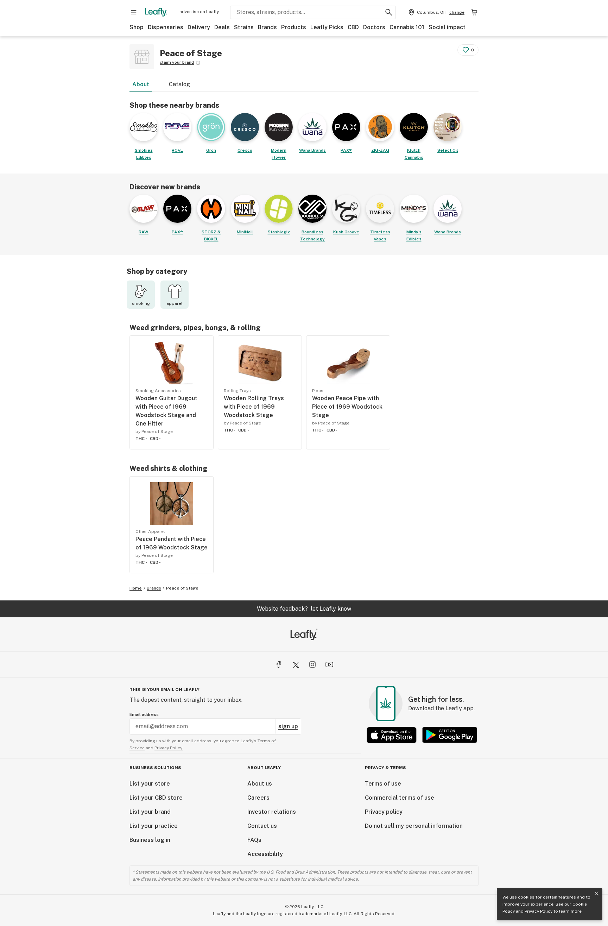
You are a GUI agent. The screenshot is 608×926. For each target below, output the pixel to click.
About (140, 84)
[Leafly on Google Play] (449, 735)
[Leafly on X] (295, 664)
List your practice (153, 826)
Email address (144, 714)
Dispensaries (165, 27)
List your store (149, 783)
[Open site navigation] (133, 12)
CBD (353, 27)
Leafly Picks (326, 27)
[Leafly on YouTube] (329, 664)
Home (135, 588)
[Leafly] (156, 12)
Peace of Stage (182, 588)
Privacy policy (384, 811)
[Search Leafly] (389, 12)
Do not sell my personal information (414, 826)
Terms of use (383, 783)
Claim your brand (177, 62)
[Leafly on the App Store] (392, 735)
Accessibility (265, 854)
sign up (288, 726)
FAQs (254, 840)
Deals (222, 27)
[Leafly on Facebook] (278, 664)
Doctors (374, 27)
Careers (258, 797)
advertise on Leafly (199, 11)
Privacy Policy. (168, 747)
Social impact (447, 27)
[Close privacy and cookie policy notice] (597, 893)
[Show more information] (198, 63)
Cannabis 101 (407, 27)
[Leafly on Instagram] (312, 664)
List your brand (150, 811)
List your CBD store (156, 797)
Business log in (149, 840)
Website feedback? (304, 608)
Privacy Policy (538, 911)
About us (259, 783)
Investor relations (271, 811)
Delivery (199, 27)
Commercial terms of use (399, 797)
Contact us (262, 826)
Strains (244, 27)
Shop (136, 27)
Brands (267, 27)
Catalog (179, 84)
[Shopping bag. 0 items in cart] (474, 12)
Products (293, 27)
